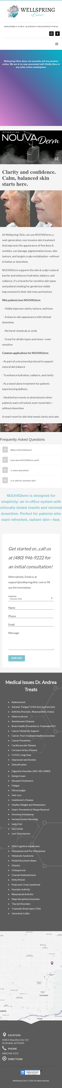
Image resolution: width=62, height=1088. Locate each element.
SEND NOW (16, 658)
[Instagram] (51, 33)
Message (13, 633)
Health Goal (12, 596)
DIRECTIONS (15, 1059)
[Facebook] (57, 33)
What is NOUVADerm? (21, 450)
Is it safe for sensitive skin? (23, 480)
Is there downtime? (20, 470)
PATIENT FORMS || (36, 26)
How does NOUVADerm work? (25, 460)
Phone (12, 616)
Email (11, 624)
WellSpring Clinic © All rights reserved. (31, 1081)
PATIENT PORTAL (51, 26)
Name (11, 607)
